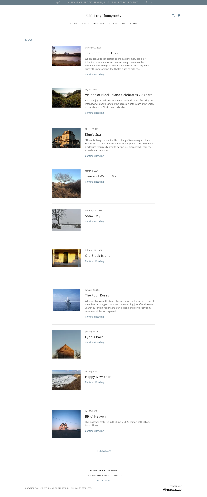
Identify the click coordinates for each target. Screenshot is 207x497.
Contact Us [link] (117, 23)
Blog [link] (133, 23)
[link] (103, 16)
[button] (179, 15)
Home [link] (74, 23)
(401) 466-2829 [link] (104, 480)
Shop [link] (85, 23)
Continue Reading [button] (94, 74)
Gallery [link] (99, 23)
